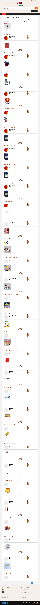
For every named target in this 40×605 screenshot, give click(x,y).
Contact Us (16, 13)
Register (33, 0)
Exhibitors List (30, 13)
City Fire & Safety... (12, 36)
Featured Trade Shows (25, 592)
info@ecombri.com (7, 591)
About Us (8, 13)
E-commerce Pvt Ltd (35, 603)
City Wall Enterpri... (12, 557)
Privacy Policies (24, 597)
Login (37, 0)
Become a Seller (6, 596)
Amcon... (10, 241)
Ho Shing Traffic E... (12, 371)
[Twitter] (5, 603)
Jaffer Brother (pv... (12, 222)
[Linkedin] (7, 603)
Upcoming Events (23, 13)
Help (12, 13)
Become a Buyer (6, 597)
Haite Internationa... (12, 259)
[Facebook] (3, 603)
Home (4, 13)
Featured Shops (24, 589)
